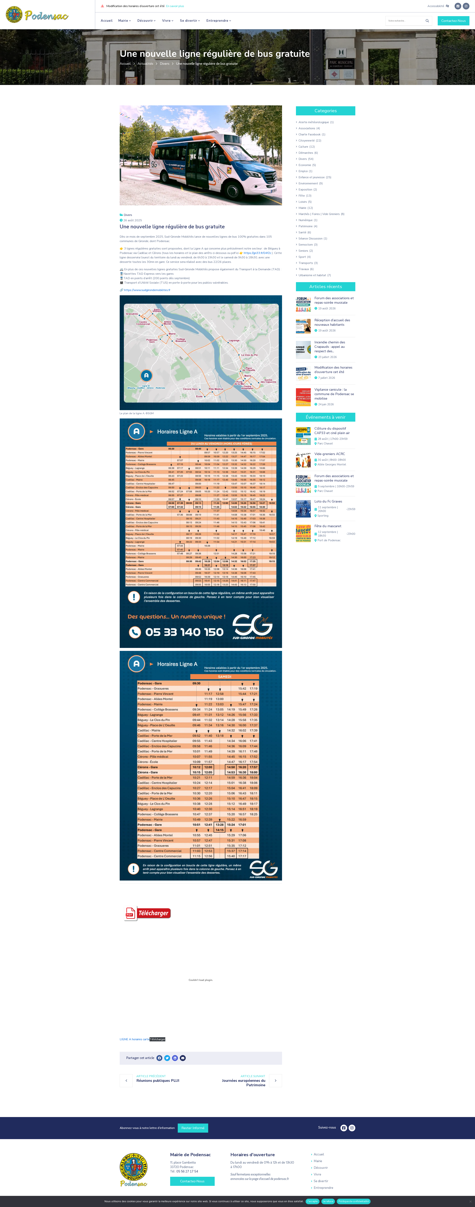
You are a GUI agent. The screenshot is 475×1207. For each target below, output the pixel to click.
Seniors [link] (303, 251)
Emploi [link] (303, 171)
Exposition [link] (305, 190)
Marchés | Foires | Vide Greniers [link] (319, 214)
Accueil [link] (107, 21)
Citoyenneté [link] (307, 141)
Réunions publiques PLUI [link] (157, 1080)
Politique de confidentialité (354, 1201)
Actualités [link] (145, 63)
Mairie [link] (123, 21)
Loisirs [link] (303, 202)
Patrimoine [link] (306, 226)
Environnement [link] (308, 183)
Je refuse (328, 1201)
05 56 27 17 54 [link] (187, 1171)
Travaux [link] (304, 269)
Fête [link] (302, 196)
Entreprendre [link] (217, 21)
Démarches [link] (306, 153)
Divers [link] (164, 63)
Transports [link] (306, 263)
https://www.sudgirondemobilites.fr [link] (147, 290)
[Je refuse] (470, 1201)
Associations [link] (307, 128)
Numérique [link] (306, 220)
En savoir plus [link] (175, 6)
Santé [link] (302, 232)
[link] (37, 14)
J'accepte (312, 1201)
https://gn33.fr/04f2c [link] (257, 253)
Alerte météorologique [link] (314, 122)
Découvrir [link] (145, 21)
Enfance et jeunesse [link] (312, 177)
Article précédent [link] (151, 1076)
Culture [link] (303, 147)
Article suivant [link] (253, 1076)
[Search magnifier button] (427, 20)
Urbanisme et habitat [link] (312, 275)
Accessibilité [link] (436, 6)
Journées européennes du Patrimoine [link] (243, 1083)
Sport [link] (302, 257)
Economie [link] (305, 165)
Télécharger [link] (157, 1039)
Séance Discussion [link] (310, 239)
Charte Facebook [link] (310, 134)
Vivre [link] (166, 21)
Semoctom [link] (306, 245)
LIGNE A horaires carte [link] (135, 1039)
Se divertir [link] (188, 21)
